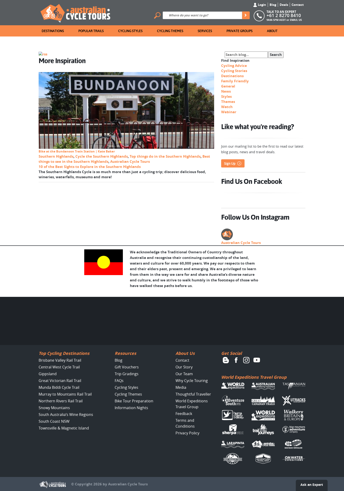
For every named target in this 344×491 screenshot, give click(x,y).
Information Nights (131, 407)
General (228, 86)
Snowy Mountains (54, 407)
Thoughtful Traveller (193, 394)
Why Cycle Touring (192, 380)
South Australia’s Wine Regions (66, 414)
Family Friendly (235, 81)
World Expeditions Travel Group (253, 377)
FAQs (119, 380)
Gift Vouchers (127, 367)
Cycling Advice (234, 65)
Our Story (184, 367)
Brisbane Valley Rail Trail (60, 360)
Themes (228, 101)
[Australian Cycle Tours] (76, 12)
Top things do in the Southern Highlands (165, 156)
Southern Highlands (56, 156)
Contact (298, 5)
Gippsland (48, 373)
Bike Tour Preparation (134, 401)
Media (181, 387)
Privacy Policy (187, 433)
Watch (227, 106)
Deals (284, 5)
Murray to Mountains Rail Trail (65, 394)
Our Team (184, 373)
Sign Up (229, 163)
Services (205, 31)
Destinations (53, 31)
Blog (273, 5)
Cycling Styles (130, 31)
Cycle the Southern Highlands (101, 156)
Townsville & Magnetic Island (64, 428)
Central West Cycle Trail (59, 367)
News (226, 91)
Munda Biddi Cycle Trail (59, 387)
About (272, 31)
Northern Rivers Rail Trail (61, 401)
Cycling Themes (170, 31)
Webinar (228, 111)
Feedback (184, 413)
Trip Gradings (127, 373)
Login (261, 5)
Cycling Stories (234, 70)
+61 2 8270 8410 (284, 15)
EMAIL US (296, 20)
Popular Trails (91, 31)
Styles (226, 96)
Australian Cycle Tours (130, 161)
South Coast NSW (54, 421)
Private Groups (240, 31)
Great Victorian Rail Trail (60, 380)
